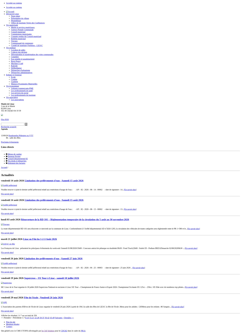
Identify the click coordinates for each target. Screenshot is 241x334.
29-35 (42, 318)
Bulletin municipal (18, 39)
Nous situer (15, 16)
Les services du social (19, 93)
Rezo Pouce (16, 61)
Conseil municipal (18, 32)
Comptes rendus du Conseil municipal (26, 36)
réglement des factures (16, 163)
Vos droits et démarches (17, 161)
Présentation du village (20, 18)
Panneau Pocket (14, 156)
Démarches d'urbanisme (20, 70)
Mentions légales (12, 324)
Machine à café (17, 63)
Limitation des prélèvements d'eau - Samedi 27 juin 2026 (53, 258)
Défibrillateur (16, 68)
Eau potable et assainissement (22, 59)
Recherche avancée (8, 127)
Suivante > (59, 318)
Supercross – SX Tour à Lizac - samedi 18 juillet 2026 (51, 278)
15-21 (31, 318)
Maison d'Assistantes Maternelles (24, 84)
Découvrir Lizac (12, 14)
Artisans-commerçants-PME (22, 88)
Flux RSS (5, 119)
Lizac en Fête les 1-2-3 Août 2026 (40, 239)
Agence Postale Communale (22, 30)
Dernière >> (69, 318)
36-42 (47, 318)
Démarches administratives (21, 73)
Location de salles (18, 50)
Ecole (13, 77)
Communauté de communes (22, 43)
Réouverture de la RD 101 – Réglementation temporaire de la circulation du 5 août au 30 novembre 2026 (75, 219)
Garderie (14, 82)
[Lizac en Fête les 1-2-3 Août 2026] (8, 244)
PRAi (83, 331)
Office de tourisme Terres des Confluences (28, 23)
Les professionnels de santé (22, 91)
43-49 (52, 318)
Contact (9, 326)
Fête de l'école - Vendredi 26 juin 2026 (43, 297)
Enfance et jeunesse (14, 75)
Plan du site (10, 322)
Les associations (17, 100)
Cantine (14, 79)
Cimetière (15, 57)
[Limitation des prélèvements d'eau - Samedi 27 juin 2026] (9, 263)
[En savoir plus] (130, 190)
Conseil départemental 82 (18, 159)
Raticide (14, 66)
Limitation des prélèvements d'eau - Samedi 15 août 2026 (54, 180)
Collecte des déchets (19, 52)
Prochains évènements (10, 142)
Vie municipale (12, 25)
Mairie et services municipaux (23, 27)
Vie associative (12, 97)
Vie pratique (11, 48)
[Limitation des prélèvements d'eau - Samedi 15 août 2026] (9, 185)
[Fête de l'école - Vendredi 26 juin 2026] (4, 302)
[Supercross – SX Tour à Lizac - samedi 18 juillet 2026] (6, 283)
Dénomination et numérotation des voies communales (32, 54)
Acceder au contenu (14, 3)
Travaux (14, 41)
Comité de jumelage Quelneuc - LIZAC (27, 45)
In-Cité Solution (48, 331)
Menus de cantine (15, 154)
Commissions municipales (21, 34)
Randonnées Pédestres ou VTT (21, 136)
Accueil (4, 167)
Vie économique (12, 86)
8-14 (27, 318)
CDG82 (64, 331)
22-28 (37, 318)
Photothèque (16, 21)
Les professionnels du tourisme (23, 95)
